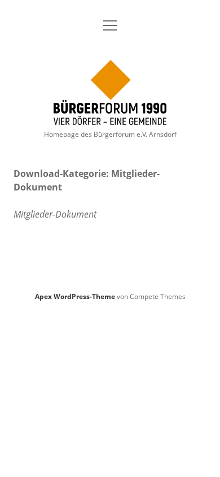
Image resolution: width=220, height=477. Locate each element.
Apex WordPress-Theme (75, 296)
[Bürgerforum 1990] (110, 118)
